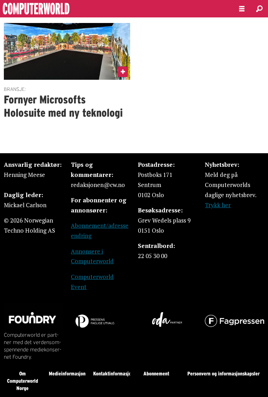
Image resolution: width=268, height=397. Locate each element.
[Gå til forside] (114, 9)
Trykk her (218, 205)
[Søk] (259, 8)
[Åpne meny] (242, 9)
